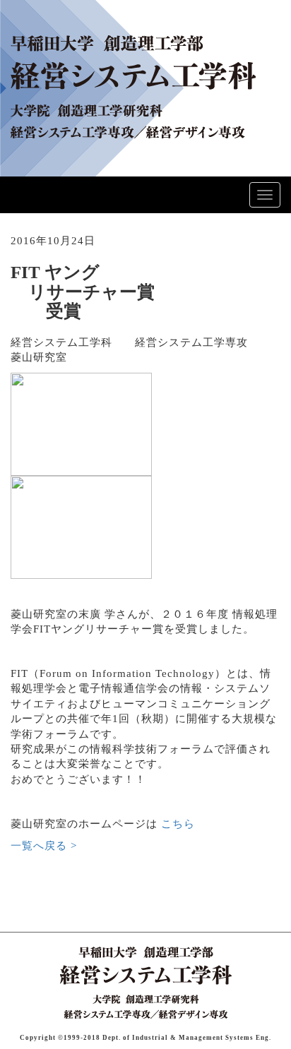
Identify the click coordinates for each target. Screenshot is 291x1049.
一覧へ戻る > (44, 845)
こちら (178, 823)
